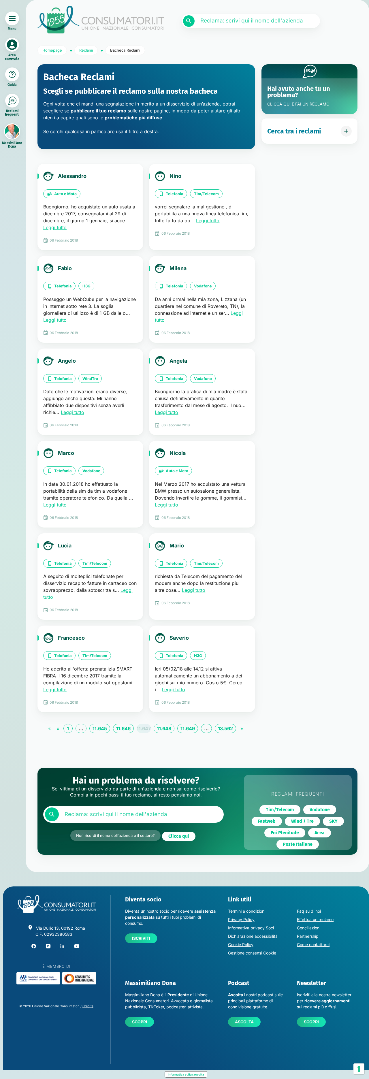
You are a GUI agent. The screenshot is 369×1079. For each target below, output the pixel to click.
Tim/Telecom (206, 193)
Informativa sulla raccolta (186, 1074)
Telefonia (174, 193)
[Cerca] (189, 21)
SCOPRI (139, 1021)
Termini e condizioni (246, 911)
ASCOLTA (244, 1021)
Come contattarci (313, 944)
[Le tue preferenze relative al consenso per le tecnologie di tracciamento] (358, 1068)
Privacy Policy (241, 919)
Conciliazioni (308, 927)
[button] (178, 836)
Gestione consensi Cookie (252, 952)
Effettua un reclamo (315, 919)
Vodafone (203, 286)
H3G (86, 286)
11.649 (187, 728)
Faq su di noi (309, 911)
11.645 (100, 728)
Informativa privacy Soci (251, 927)
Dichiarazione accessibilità (253, 936)
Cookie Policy (240, 944)
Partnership (308, 936)
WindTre (90, 378)
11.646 (123, 728)
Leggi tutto (55, 227)
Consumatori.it (100, 20)
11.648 (164, 728)
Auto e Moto (65, 193)
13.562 (225, 728)
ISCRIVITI (141, 938)
